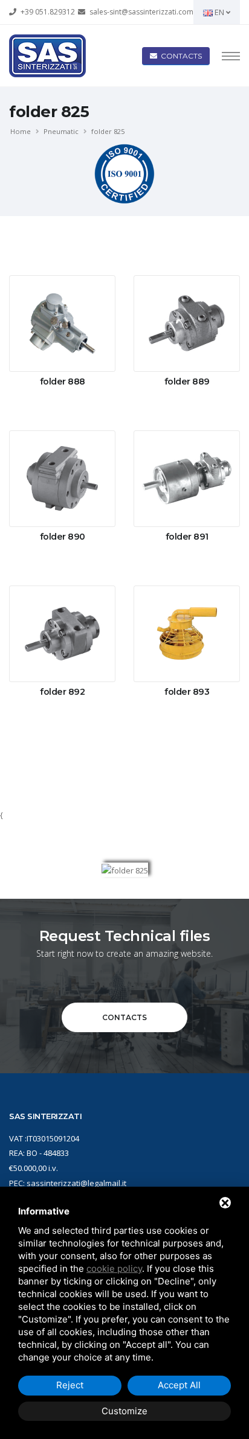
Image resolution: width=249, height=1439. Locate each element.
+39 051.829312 (48, 12)
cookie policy (114, 1268)
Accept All (179, 1385)
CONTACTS (124, 1017)
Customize (124, 1411)
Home (20, 131)
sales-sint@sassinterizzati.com (141, 12)
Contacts (179, 55)
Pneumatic (61, 131)
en (219, 12)
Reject (69, 1385)
